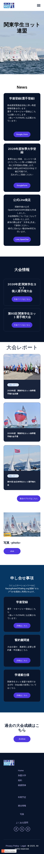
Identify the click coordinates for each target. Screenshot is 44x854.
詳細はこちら (22, 626)
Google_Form (22, 134)
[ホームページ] (9, 5)
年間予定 (22, 797)
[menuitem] (22, 779)
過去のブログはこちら (29, 498)
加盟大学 (22, 775)
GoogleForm (22, 185)
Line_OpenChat (22, 239)
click (12, 551)
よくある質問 (22, 822)
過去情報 (22, 805)
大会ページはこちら (22, 299)
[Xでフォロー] (22, 829)
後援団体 (22, 785)
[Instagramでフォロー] (28, 829)
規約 (20, 780)
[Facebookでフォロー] (16, 829)
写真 (22, 814)
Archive (22, 739)
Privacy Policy (13, 846)
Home (21, 770)
